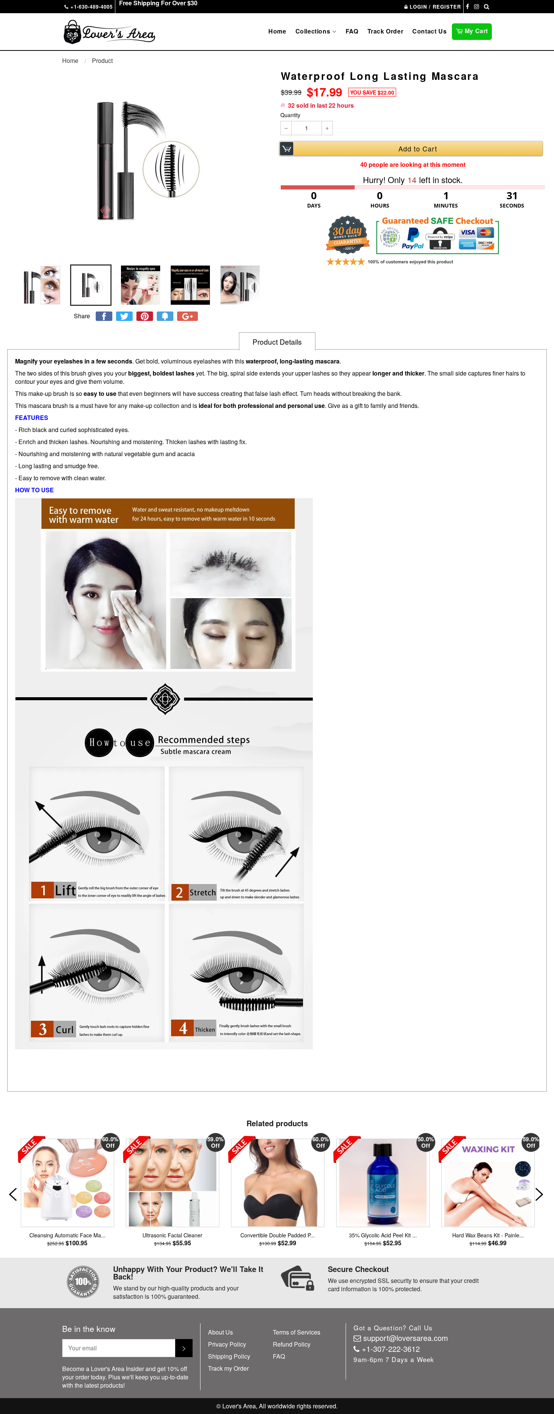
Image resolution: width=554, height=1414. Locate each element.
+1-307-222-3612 (391, 1348)
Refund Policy (292, 1344)
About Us (220, 1332)
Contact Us (429, 31)
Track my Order (228, 1368)
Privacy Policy (227, 1344)
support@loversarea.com (405, 1337)
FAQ (352, 31)
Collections (313, 31)
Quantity (290, 115)
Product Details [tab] (277, 341)
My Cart (477, 30)
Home (277, 31)
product (102, 60)
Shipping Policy (229, 1356)
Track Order (385, 31)
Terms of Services (296, 1332)
